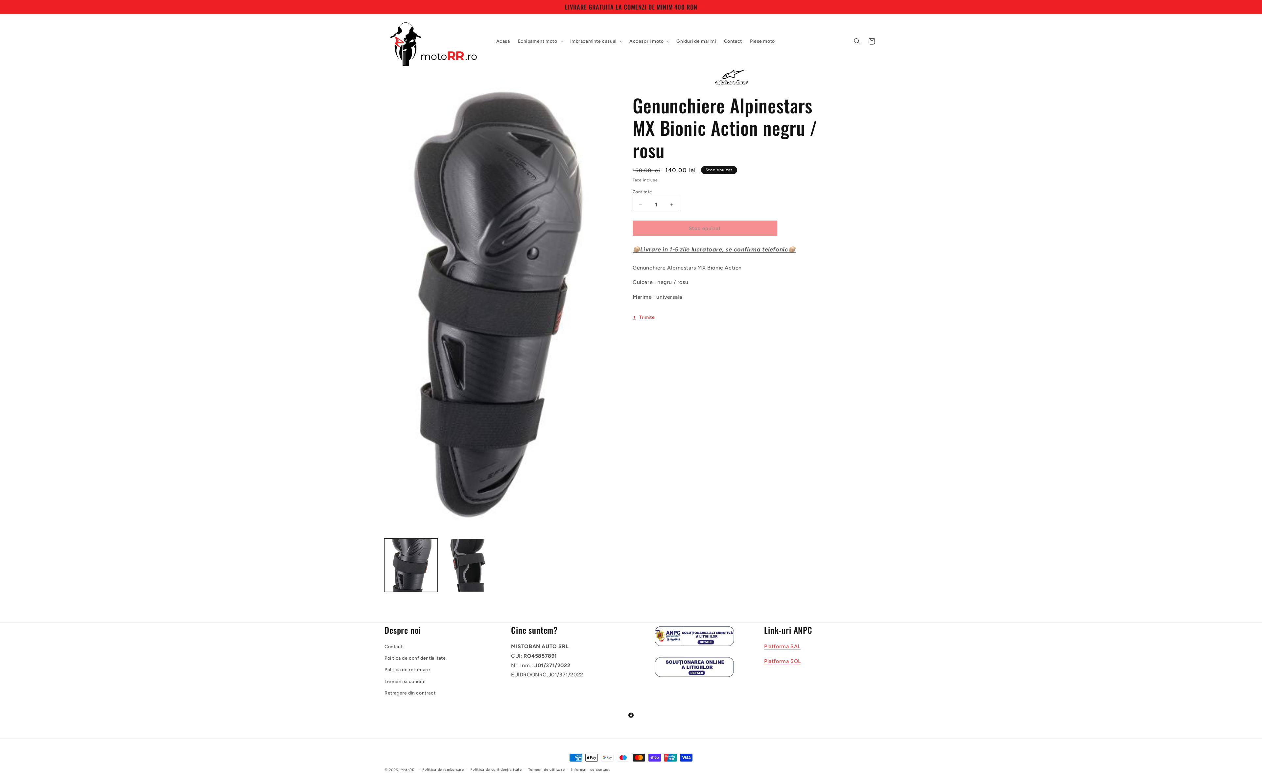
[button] (540, 41)
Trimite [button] (647, 317)
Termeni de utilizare (546, 769)
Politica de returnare (407, 669)
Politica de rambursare (443, 769)
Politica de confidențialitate (496, 769)
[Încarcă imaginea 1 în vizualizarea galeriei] (411, 565)
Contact (394, 646)
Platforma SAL (782, 646)
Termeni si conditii (405, 681)
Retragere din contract (410, 692)
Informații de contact (590, 769)
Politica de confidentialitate (415, 658)
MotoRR (408, 770)
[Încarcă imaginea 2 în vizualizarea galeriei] (467, 565)
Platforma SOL (782, 661)
